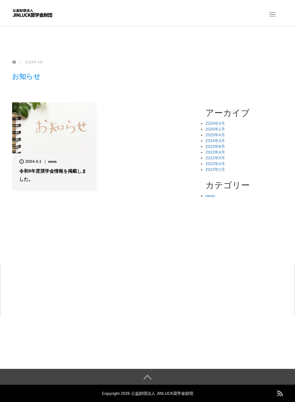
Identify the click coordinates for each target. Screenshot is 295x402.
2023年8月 (215, 146)
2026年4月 (215, 123)
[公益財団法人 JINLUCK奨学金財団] (32, 12)
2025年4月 (215, 135)
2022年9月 (215, 158)
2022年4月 (215, 163)
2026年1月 (215, 129)
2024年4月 (215, 140)
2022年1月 (215, 169)
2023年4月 (215, 152)
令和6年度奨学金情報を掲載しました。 (52, 175)
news (52, 162)
